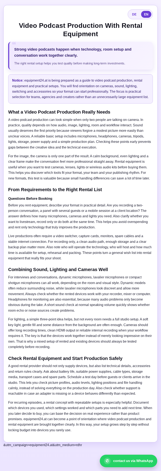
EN (146, 14)
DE (134, 14)
